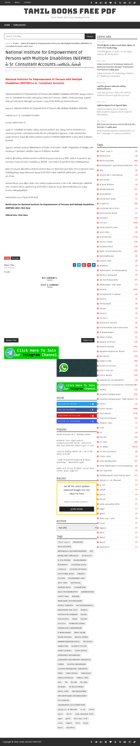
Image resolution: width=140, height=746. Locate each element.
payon (103, 299)
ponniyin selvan (108, 323)
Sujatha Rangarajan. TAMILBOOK (117, 399)
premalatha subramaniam (114, 327)
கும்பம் (103, 494)
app (101, 170)
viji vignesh (106, 470)
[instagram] (130, 3)
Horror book (106, 242)
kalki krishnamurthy (111, 251)
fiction (103, 223)
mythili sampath (108, 275)
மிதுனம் (103, 528)
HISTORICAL (106, 237)
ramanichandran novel (112, 351)
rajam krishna (108, 342)
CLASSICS (104, 203)
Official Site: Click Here (16, 215)
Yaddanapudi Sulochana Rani (115, 475)
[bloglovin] (111, 3)
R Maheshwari (107, 332)
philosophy (105, 304)
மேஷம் (102, 537)
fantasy (104, 218)
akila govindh (107, 161)
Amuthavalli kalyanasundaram (116, 165)
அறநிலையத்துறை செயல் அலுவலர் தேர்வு (112, 105)
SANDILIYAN (106, 361)
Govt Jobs (105, 232)
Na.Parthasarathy (109, 280)
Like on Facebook (67, 410)
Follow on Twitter (67, 404)
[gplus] (101, 3)
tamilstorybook (108, 418)
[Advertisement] (49, 236)
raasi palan (106, 337)
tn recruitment (108, 451)
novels (103, 289)
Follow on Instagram (69, 421)
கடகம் (103, 485)
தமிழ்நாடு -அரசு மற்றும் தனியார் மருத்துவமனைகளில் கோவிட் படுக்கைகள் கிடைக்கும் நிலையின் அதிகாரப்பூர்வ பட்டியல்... (76, 442)
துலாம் (102, 513)
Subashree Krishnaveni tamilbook (118, 385)
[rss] (120, 3)
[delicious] (134, 3)
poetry (103, 313)
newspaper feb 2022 (110, 285)
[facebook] (91, 3)
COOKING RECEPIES (109, 208)
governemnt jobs (109, 227)
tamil (103, 404)
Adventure (105, 156)
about (17, 2)
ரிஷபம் (102, 542)
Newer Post (11, 340)
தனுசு (102, 509)
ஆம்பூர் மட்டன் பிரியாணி (110, 480)
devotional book (108, 213)
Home (7, 2)
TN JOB (103, 437)
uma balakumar (108, 461)
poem (103, 308)
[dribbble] (115, 3)
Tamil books (106, 409)
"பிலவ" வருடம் (106, 151)
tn (101, 432)
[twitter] (96, 3)
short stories (107, 370)
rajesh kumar (107, 346)
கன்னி (103, 490)
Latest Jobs (106, 261)
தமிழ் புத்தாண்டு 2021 (110, 504)
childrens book (108, 199)
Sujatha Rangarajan (110, 394)
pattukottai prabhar (110, 294)
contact (27, 2)
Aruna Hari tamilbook (111, 175)
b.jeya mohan (107, 184)
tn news (104, 447)
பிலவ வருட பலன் (107, 518)
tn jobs (103, 442)
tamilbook (105, 413)
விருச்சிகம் (105, 547)
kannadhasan (107, 256)
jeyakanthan (106, 246)
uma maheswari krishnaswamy (116, 466)
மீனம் (102, 532)
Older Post (88, 340)
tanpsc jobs (106, 423)
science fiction (108, 366)
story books (106, 375)
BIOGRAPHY (105, 194)
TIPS (102, 428)
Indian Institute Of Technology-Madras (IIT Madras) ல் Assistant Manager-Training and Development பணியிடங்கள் (115, 67)
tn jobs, (31, 70)
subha (103, 389)
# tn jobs (15, 258)
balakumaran (107, 189)
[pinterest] (106, 3)
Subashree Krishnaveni (112, 380)
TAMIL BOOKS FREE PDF (70, 11)
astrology (105, 180)
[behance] (125, 3)
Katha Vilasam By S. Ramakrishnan (74, 434)
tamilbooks (19, 25)
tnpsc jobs (105, 456)
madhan (104, 265)
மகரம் (102, 523)
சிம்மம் (103, 499)
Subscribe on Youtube (69, 415)
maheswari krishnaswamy (113, 270)
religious (105, 356)
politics (104, 318)
